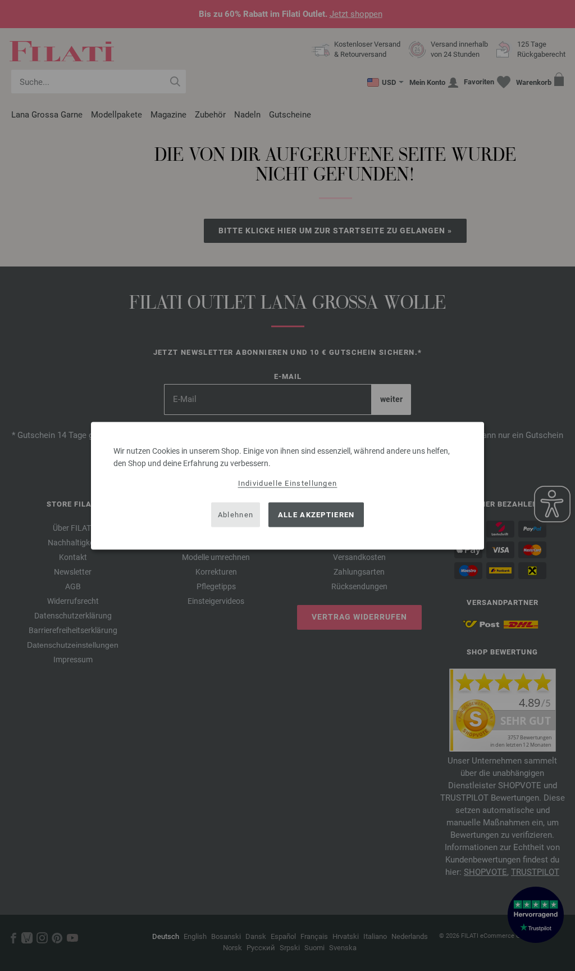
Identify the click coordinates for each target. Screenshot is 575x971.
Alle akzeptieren (316, 515)
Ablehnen (235, 515)
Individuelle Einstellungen (287, 482)
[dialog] (287, 485)
